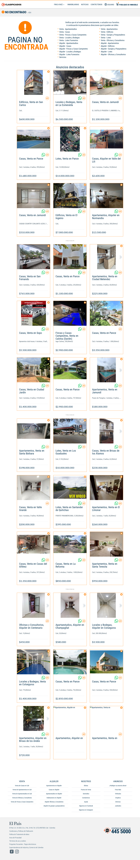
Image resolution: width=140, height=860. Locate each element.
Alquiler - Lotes (106, 51)
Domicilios (86, 794)
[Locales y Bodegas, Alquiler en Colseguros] (106, 605)
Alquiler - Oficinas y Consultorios (113, 54)
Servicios (62, 57)
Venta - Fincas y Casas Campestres (72, 35)
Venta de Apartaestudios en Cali (22, 794)
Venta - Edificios (107, 32)
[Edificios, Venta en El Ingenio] (70, 195)
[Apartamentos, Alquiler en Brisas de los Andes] (33, 718)
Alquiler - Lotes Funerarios (69, 54)
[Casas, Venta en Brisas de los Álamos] (106, 431)
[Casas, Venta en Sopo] (33, 313)
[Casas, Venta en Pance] (33, 139)
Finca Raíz (58, 4)
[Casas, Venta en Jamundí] (106, 82)
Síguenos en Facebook (86, 806)
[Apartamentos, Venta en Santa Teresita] (106, 544)
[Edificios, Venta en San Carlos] (33, 82)
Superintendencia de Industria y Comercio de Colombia (26, 848)
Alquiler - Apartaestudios (68, 43)
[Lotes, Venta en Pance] (70, 139)
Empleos (118, 798)
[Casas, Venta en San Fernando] (33, 256)
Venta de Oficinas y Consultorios (22, 798)
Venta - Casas (64, 32)
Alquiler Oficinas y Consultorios (54, 802)
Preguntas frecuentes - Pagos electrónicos (22, 844)
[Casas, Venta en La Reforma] (70, 544)
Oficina (86, 785)
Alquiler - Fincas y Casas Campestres (73, 49)
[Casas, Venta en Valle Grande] (33, 487)
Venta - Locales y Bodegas (69, 37)
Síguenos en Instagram (86, 810)
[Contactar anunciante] (47, 99)
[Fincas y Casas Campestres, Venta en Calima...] (70, 313)
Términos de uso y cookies (17, 841)
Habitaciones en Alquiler (54, 798)
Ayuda (86, 802)
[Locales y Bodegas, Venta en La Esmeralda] (70, 82)
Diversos (118, 802)
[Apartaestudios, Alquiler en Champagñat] (70, 605)
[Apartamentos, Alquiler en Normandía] (106, 195)
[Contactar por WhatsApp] (80, 99)
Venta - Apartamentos (109, 29)
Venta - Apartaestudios (68, 29)
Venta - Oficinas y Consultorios (112, 40)
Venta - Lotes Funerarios (68, 40)
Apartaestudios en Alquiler (54, 794)
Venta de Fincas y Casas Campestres (22, 802)
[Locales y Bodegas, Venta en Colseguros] (33, 661)
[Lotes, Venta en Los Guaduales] (70, 431)
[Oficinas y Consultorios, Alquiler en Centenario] (33, 605)
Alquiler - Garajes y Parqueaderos (113, 49)
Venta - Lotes (106, 37)
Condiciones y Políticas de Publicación (21, 831)
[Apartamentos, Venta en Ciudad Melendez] (106, 256)
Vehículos (118, 794)
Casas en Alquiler (54, 790)
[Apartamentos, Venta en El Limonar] (106, 487)
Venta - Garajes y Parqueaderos (113, 35)
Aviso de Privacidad (15, 838)
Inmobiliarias (73, 4)
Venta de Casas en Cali (22, 785)
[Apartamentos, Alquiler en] (70, 718)
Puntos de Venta (86, 790)
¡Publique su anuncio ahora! (118, 785)
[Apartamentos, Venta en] (106, 718)
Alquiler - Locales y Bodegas (70, 51)
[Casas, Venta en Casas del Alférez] (33, 544)
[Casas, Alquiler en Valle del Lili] (106, 139)
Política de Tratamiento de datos (19, 834)
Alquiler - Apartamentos (110, 43)
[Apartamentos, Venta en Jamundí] (106, 369)
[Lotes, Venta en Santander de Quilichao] (70, 487)
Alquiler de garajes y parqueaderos (54, 806)
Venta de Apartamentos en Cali (22, 790)
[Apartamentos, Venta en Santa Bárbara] (33, 431)
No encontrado (15, 12)
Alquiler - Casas (65, 46)
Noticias (84, 4)
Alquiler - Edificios (108, 46)
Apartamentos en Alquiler (54, 785)
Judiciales (118, 806)
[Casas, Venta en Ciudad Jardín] (33, 369)
